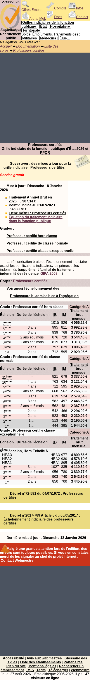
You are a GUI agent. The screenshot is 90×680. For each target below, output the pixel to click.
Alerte (37, 18)
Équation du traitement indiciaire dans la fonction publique (35, 219)
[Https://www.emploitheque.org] (10, 31)
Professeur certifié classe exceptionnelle (40, 251)
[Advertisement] (45, 98)
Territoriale (31, 30)
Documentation (28, 46)
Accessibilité (13, 658)
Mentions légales (42, 666)
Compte (60, 8)
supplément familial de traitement (46, 269)
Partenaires (73, 662)
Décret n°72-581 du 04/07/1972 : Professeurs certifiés (43, 495)
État (43, 26)
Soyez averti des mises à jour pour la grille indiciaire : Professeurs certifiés (37, 165)
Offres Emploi (31, 10)
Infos (79, 8)
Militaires (29, 38)
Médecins (48, 38)
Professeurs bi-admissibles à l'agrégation (44, 296)
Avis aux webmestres (44, 658)
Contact (82, 17)
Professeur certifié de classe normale (37, 243)
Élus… (64, 38)
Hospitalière (60, 26)
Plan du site (16, 666)
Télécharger (58, 670)
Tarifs (41, 670)
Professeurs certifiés (29, 50)
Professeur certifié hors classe (32, 236)
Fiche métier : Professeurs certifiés (37, 213)
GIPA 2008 (48, 273)
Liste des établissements (40, 662)
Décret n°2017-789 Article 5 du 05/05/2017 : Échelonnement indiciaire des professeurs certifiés (41, 519)
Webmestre (80, 670)
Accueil (6, 46)
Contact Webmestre (17, 560)
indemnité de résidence (19, 273)
